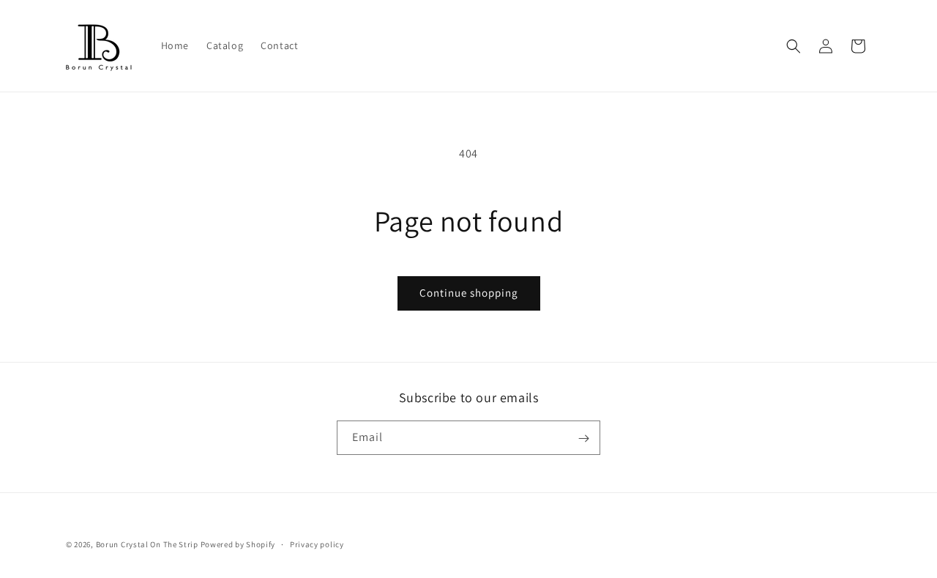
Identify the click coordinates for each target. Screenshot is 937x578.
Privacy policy (317, 543)
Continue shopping (468, 293)
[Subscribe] (583, 438)
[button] (793, 46)
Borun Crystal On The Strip (147, 544)
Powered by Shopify (238, 544)
